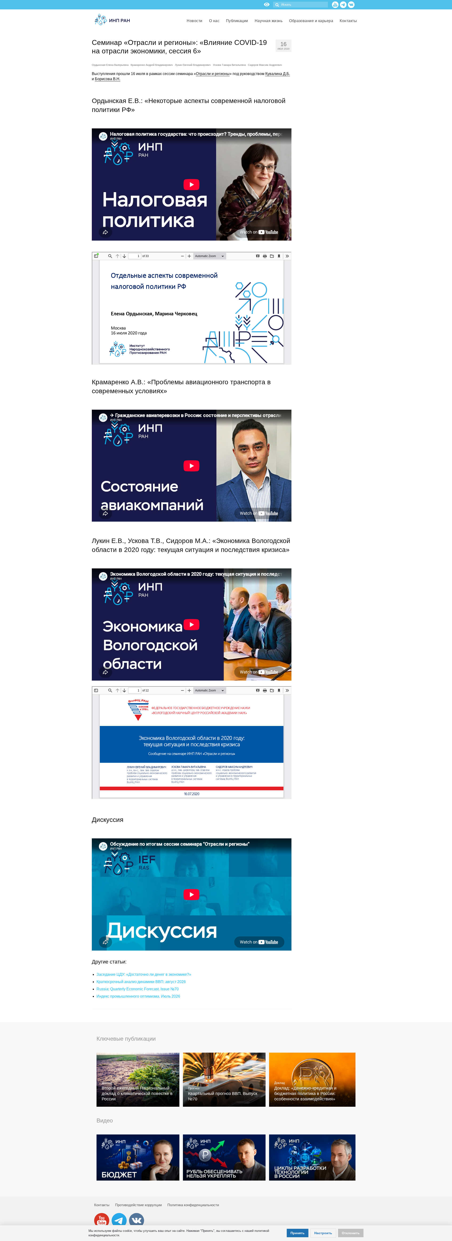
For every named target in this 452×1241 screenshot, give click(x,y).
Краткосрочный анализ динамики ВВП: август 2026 (141, 982)
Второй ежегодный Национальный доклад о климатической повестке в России (137, 1093)
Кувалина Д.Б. (277, 74)
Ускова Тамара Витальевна (229, 64)
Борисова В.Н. (107, 79)
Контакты (101, 1205)
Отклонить (351, 1233)
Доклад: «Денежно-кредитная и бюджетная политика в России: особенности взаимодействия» (305, 1093)
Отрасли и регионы (213, 74)
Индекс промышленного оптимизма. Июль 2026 (138, 996)
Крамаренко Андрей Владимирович (152, 64)
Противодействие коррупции (138, 1205)
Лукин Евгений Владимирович (193, 64)
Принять (298, 1233)
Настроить (323, 1233)
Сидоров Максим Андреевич (265, 64)
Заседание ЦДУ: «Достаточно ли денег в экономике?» (144, 974)
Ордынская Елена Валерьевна (110, 64)
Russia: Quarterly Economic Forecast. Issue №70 (138, 989)
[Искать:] (300, 5)
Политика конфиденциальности (193, 1205)
